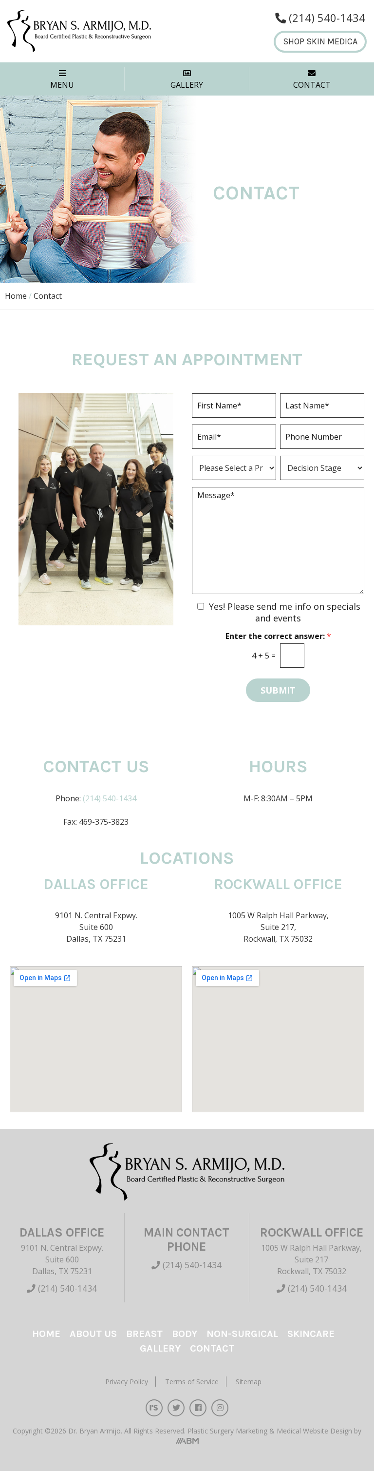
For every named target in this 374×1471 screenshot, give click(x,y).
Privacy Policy (126, 1381)
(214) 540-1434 (109, 798)
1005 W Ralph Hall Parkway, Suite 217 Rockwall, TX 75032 (311, 1259)
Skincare (311, 1333)
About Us (93, 1333)
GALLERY (186, 84)
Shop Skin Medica (320, 41)
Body (184, 1333)
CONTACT (312, 84)
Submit (278, 690)
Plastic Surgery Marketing (228, 1430)
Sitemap (249, 1381)
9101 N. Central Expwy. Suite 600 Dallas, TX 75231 (62, 1259)
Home (16, 295)
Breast (144, 1333)
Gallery (160, 1348)
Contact (212, 1348)
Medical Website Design (314, 1430)
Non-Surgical (242, 1333)
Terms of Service (192, 1381)
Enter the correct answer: (278, 636)
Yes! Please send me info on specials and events (284, 612)
